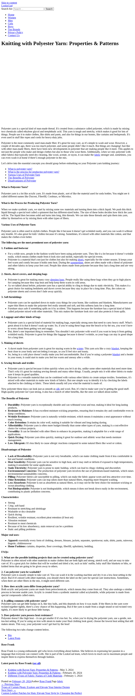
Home (11, 14)
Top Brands (14, 29)
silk (58, 388)
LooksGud (7, 5)
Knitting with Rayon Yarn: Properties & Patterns (33, 669)
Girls (10, 23)
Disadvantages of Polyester (22, 180)
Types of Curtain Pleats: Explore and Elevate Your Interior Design (35, 686)
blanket (115, 348)
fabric (97, 154)
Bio (10, 635)
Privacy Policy (15, 32)
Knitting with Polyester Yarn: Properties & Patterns (34, 672)
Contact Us (14, 35)
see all (36, 663)
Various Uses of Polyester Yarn (24, 174)
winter (80, 348)
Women (12, 17)
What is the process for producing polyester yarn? (33, 171)
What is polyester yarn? (20, 168)
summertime (76, 262)
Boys (10, 26)
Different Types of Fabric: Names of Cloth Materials (35, 675)
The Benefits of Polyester (21, 177)
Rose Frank (46, 681)
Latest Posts (14, 638)
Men (10, 20)
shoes (80, 259)
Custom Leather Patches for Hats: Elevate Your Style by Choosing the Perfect (41, 692)
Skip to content (9, 2)
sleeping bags (57, 279)
